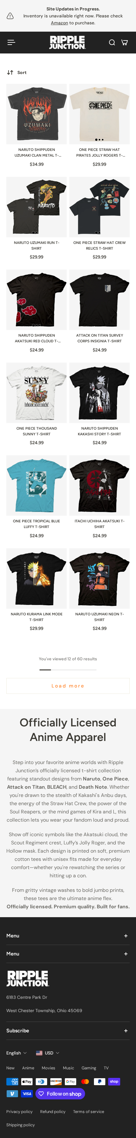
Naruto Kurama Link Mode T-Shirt (37, 617)
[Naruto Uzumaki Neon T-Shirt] (99, 578)
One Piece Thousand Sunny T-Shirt (36, 431)
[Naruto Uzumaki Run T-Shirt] (36, 207)
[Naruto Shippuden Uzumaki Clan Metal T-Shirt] (36, 114)
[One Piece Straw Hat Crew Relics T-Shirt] (99, 207)
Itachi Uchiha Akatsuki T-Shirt (100, 524)
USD (49, 1053)
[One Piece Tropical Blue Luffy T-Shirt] (36, 485)
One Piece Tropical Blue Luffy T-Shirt (36, 524)
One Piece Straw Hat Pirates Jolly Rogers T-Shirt (99, 153)
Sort (22, 72)
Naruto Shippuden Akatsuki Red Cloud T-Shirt (36, 338)
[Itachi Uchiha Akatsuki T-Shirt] (99, 485)
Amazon (59, 23)
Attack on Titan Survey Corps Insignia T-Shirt (99, 338)
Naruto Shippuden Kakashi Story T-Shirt (99, 431)
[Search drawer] (112, 42)
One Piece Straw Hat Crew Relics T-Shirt (99, 245)
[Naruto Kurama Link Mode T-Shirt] (36, 578)
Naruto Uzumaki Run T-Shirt (36, 245)
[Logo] (68, 42)
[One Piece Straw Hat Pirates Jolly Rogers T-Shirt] (99, 114)
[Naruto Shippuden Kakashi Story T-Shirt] (99, 393)
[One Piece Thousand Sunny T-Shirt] (36, 393)
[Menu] (11, 42)
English (13, 1053)
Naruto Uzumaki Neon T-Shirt (99, 617)
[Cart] (124, 42)
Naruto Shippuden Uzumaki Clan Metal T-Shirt (37, 153)
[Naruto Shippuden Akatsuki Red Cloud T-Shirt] (36, 300)
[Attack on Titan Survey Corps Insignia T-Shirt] (99, 300)
